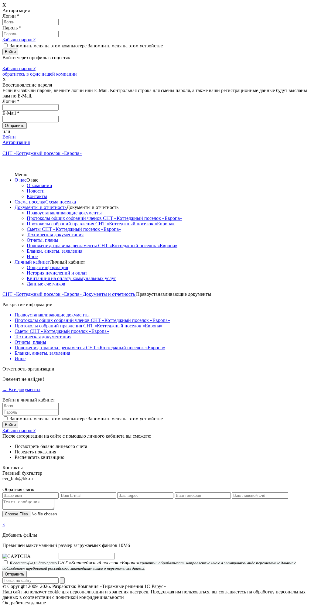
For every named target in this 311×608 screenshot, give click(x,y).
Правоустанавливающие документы (64, 212)
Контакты (37, 196)
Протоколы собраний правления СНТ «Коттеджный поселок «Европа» (101, 223)
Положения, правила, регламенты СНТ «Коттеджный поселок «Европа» (102, 245)
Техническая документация (55, 234)
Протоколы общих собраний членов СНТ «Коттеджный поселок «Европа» (104, 218)
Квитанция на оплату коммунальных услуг (71, 278)
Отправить (14, 574)
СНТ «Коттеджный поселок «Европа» (42, 294)
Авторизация (16, 142)
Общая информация (47, 267)
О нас (20, 180)
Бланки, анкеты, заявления (54, 251)
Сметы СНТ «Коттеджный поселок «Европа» (74, 229)
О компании (39, 185)
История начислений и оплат (57, 272)
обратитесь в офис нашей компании (39, 74)
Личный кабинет (32, 262)
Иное (32, 256)
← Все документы (21, 389)
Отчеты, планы (42, 240)
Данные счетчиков (46, 283)
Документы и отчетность (41, 207)
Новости (36, 190)
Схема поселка (30, 201)
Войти (9, 136)
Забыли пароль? (19, 39)
